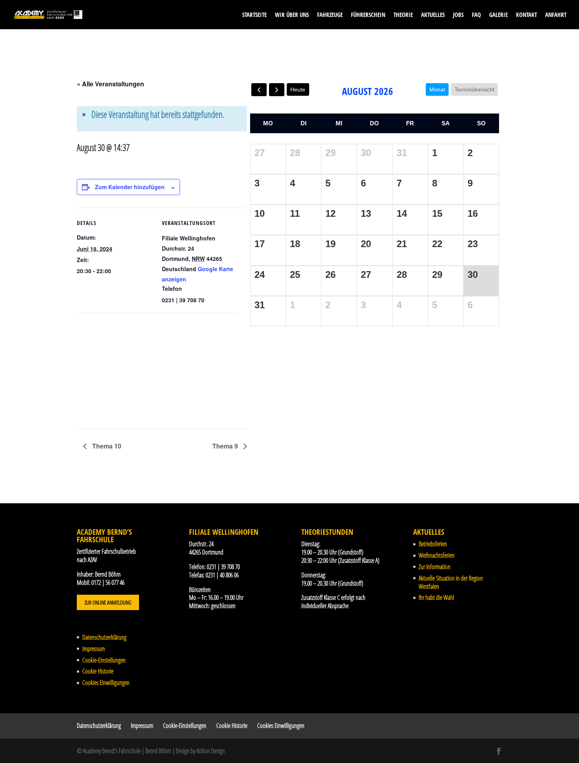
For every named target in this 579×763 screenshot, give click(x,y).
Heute (297, 89)
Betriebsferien (433, 544)
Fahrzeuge (330, 15)
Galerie (498, 15)
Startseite (254, 15)
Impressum (93, 648)
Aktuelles (433, 15)
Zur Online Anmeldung (108, 602)
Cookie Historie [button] (97, 671)
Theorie (403, 15)
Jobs (458, 15)
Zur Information (435, 566)
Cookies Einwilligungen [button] (106, 682)
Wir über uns (292, 15)
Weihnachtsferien (437, 555)
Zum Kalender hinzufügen (130, 187)
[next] (276, 89)
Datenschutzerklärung (104, 637)
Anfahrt (555, 15)
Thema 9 (225, 445)
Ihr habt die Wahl (436, 597)
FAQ (476, 15)
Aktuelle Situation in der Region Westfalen (451, 582)
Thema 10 (106, 445)
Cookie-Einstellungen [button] (104, 660)
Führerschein (368, 15)
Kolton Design (211, 750)
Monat (437, 89)
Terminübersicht (474, 89)
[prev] (259, 89)
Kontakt (526, 15)
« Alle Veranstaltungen (110, 83)
